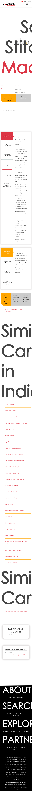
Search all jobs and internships (21, 655)
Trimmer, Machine (10, 529)
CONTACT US (16, 697)
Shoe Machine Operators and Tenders (16, 611)
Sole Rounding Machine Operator (14, 510)
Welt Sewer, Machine (11, 563)
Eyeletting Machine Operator (13, 448)
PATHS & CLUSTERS (8, 731)
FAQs (21, 697)
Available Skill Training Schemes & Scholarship (26, 298)
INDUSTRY (15, 749)
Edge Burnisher (9, 442)
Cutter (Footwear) (10, 404)
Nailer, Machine (9, 535)
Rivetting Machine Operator (13, 550)
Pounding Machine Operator (13, 492)
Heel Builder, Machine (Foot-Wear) (15, 454)
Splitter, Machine (9, 517)
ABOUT (10, 697)
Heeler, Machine (9, 429)
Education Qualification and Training (8, 98)
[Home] (8, 4)
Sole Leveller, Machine (11, 556)
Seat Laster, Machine (11, 498)
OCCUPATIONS (25, 731)
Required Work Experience (23, 97)
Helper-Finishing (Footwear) (12, 473)
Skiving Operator (9, 504)
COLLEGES (8, 713)
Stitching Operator (10, 523)
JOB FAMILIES (16, 731)
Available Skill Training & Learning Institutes (16, 298)
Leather (17, 85)
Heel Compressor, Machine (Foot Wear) (16, 423)
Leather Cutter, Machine (12, 485)
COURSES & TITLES (17, 713)
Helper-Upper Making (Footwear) (14, 479)
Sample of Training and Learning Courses (6, 299)
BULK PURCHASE (9, 747)
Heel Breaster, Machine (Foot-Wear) (15, 417)
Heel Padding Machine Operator (14, 460)
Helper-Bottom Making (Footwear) (14, 467)
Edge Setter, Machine (11, 410)
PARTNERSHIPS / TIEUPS (20, 747)
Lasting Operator (9, 435)
